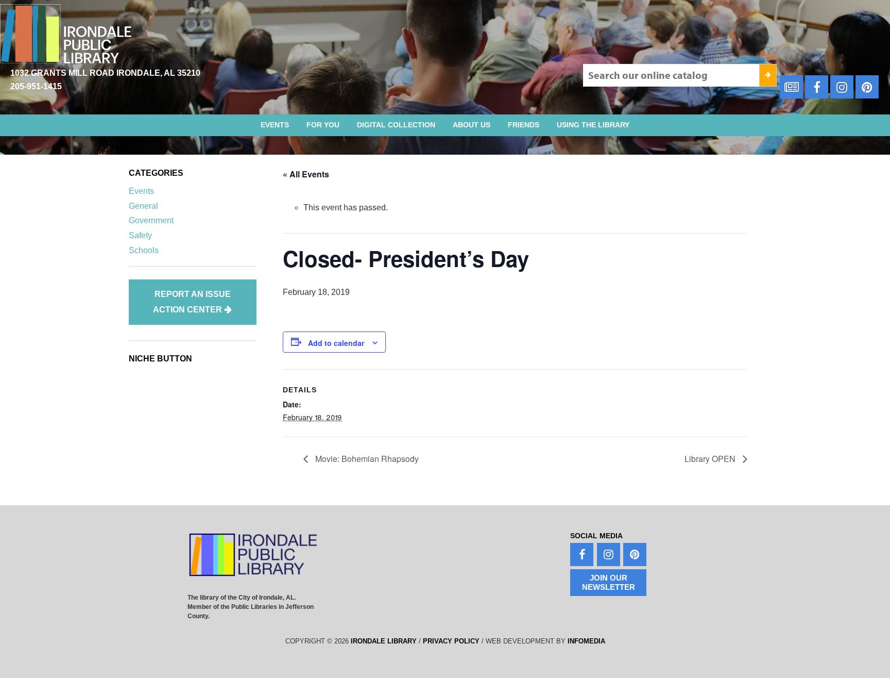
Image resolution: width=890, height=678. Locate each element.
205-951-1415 (36, 86)
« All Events (306, 174)
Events (275, 125)
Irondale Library (384, 641)
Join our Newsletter (608, 582)
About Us (471, 125)
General (143, 206)
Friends (523, 125)
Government (151, 220)
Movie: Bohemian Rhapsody (366, 459)
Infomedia (586, 641)
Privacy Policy (451, 641)
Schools (144, 250)
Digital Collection (396, 125)
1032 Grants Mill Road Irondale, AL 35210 (105, 73)
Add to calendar (336, 343)
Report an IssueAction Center (192, 302)
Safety (140, 235)
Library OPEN (711, 459)
